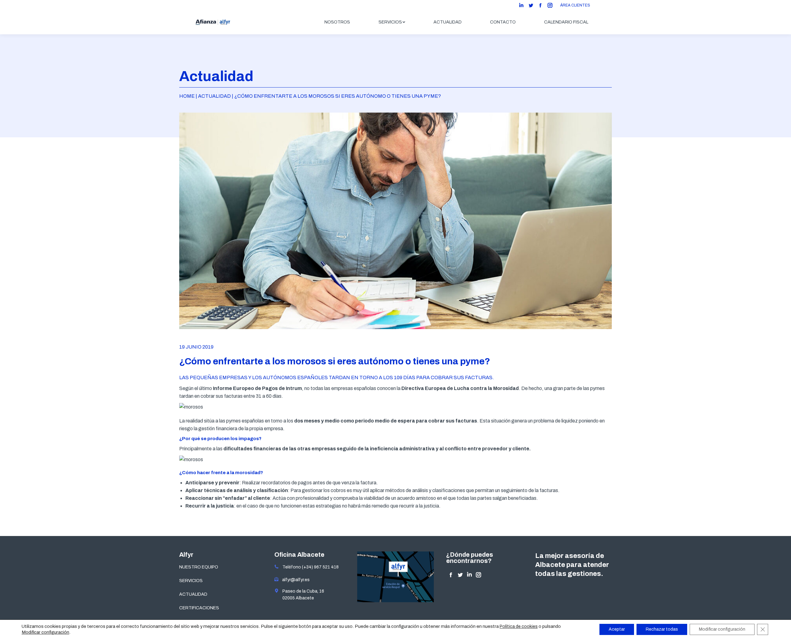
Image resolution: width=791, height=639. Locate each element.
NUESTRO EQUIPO (198, 567)
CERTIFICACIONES (199, 608)
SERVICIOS (191, 580)
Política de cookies (519, 626)
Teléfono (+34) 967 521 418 (309, 567)
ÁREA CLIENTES (575, 5)
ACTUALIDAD (193, 594)
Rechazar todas (662, 629)
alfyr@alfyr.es (294, 579)
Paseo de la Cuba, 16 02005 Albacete (301, 594)
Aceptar (617, 629)
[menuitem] (337, 22)
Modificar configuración (45, 632)
